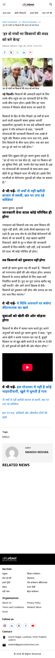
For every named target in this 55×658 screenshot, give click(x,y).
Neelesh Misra (34, 607)
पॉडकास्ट (30, 578)
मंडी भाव (5, 591)
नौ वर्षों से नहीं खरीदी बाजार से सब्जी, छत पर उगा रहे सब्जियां (23, 195)
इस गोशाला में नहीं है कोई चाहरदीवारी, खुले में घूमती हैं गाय (26, 389)
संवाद (4, 587)
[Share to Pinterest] (30, 52)
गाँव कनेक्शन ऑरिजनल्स (37, 582)
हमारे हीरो (34, 13)
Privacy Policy (33, 603)
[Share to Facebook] (4, 52)
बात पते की (47, 13)
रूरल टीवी (31, 587)
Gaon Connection (9, 22)
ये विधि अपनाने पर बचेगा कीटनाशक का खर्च (26, 305)
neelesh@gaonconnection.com (23, 644)
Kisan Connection (29, 22)
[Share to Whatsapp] (17, 52)
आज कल (6, 13)
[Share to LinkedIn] (24, 52)
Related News (16, 465)
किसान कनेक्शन (33, 573)
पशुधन (4, 573)
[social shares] (4, 625)
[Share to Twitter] (11, 52)
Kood (5, 611)
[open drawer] (4, 4)
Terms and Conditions (13, 607)
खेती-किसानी (20, 13)
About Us (6, 603)
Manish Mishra (9, 46)
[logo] (28, 5)
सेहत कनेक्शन (32, 591)
